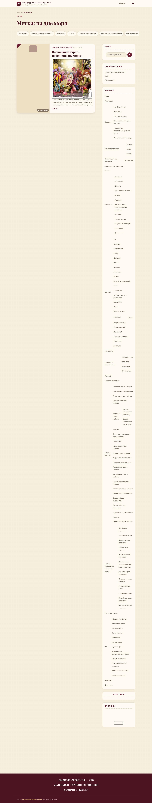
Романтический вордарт (123, 138)
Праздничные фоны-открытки (119, 664)
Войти (107, 76)
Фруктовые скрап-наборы (123, 512)
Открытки (125, 362)
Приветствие (126, 371)
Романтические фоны (120, 671)
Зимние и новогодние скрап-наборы (121, 435)
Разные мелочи (119, 312)
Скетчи (128, 154)
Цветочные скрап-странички (125, 606)
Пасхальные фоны (118, 659)
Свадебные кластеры (122, 224)
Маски (128, 149)
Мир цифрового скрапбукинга (36, 2)
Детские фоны (117, 628)
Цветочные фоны (118, 675)
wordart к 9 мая (119, 107)
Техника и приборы (121, 337)
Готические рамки (125, 536)
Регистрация (109, 80)
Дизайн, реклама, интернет (42, 33)
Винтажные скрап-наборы (123, 391)
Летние (117, 195)
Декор (116, 263)
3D (115, 240)
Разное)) (108, 376)
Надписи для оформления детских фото (122, 130)
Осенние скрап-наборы (122, 462)
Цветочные (119, 233)
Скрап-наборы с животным (119, 506)
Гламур (116, 253)
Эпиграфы (109, 685)
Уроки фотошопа (111, 613)
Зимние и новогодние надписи (122, 122)
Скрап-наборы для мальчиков (127, 421)
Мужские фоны (117, 647)
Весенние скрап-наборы (122, 387)
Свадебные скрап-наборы (123, 489)
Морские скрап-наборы (122, 458)
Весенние (118, 177)
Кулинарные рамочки (123, 548)
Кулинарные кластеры (123, 191)
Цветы (130, 318)
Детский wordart (120, 116)
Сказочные (119, 228)
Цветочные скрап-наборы (122, 522)
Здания (116, 276)
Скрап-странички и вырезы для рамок (109, 568)
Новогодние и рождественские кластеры (121, 207)
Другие (71, 33)
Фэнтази (108, 680)
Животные (117, 272)
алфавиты (117, 112)
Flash (107, 96)
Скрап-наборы (107, 453)
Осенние (118, 214)
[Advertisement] (76, 751)
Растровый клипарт (112, 381)
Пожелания (125, 366)
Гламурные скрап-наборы (122, 396)
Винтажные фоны (118, 624)
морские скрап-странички (124, 556)
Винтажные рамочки (123, 529)
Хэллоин (116, 517)
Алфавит (117, 244)
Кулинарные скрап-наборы (120, 447)
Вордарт (108, 122)
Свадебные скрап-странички (126, 599)
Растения (117, 317)
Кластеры (60, 33)
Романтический (119, 327)
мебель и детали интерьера (120, 296)
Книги (116, 286)
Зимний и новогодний (122, 281)
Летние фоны (117, 642)
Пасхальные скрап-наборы (120, 468)
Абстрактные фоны (119, 619)
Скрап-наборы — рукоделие (119, 499)
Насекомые (118, 302)
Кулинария (118, 290)
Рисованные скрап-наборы (111, 33)
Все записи (23, 33)
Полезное (129, 161)
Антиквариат (118, 249)
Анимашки (109, 101)
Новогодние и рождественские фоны (120, 652)
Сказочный (118, 332)
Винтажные (119, 181)
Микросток (109, 351)
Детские (118, 186)
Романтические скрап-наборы (137, 33)
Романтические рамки (124, 587)
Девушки (117, 258)
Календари (117, 441)
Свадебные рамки (125, 593)
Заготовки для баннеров (114, 166)
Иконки (107, 171)
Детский (117, 267)
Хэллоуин (117, 346)
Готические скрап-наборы (120, 402)
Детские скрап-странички (124, 541)
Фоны (107, 647)
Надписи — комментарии (110, 363)
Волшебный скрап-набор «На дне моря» (67, 53)
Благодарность (127, 357)
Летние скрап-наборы (121, 453)
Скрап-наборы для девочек (127, 411)
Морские (118, 200)
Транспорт (117, 341)
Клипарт (108, 292)
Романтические (120, 219)
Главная (122, 4)
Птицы (116, 307)
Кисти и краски (117, 633)
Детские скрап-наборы (87, 33)
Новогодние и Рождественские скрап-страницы (125, 564)
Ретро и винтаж (119, 323)
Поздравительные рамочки (125, 580)
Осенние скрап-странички (125, 573)
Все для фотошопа (112, 149)
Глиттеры (129, 145)
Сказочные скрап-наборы (122, 493)
